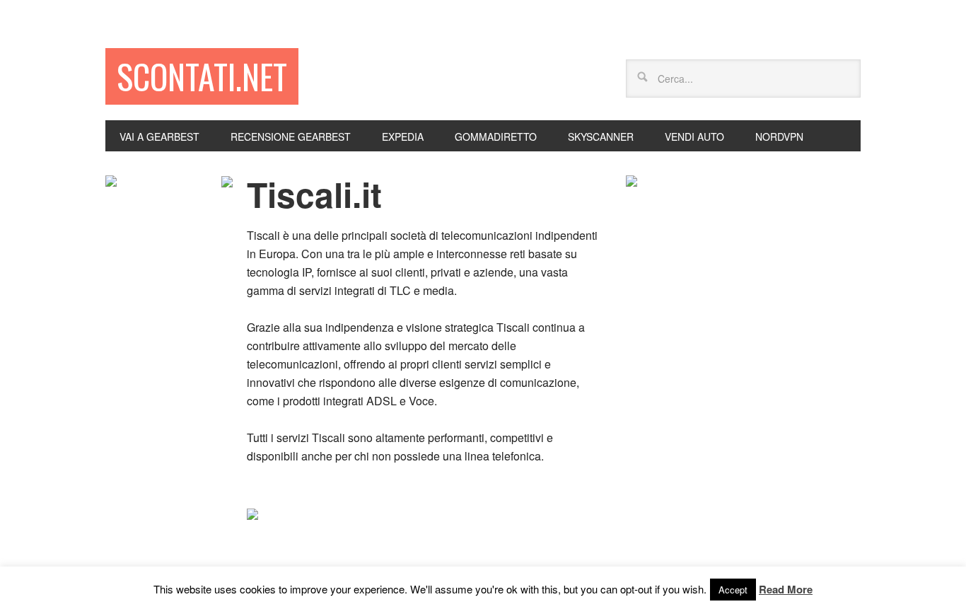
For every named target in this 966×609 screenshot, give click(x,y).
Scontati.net (202, 76)
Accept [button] (732, 589)
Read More (786, 589)
